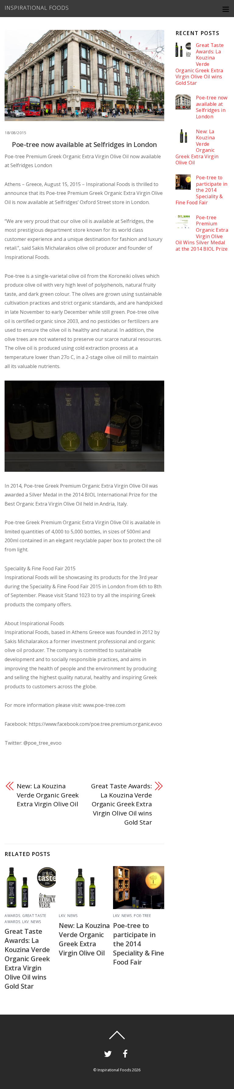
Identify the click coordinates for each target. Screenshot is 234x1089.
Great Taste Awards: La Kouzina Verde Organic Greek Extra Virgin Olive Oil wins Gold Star (121, 804)
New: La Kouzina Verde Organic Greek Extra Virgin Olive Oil (48, 795)
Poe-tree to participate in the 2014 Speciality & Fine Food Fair (138, 943)
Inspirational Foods (114, 1070)
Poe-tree (142, 915)
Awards (12, 915)
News (36, 921)
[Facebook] (126, 1053)
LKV (25, 921)
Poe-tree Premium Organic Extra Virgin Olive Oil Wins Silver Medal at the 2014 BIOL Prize (202, 233)
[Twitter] (109, 1053)
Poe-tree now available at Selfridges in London (84, 144)
